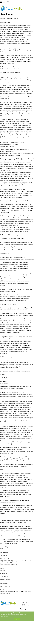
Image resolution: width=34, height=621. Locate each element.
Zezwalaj (17, 619)
